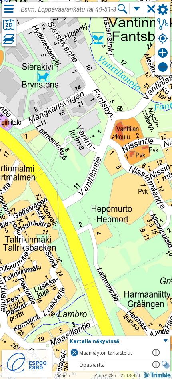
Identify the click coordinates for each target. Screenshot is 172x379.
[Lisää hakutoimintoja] (136, 8)
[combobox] (69, 9)
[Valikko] (8, 8)
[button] (119, 341)
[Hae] (122, 8)
